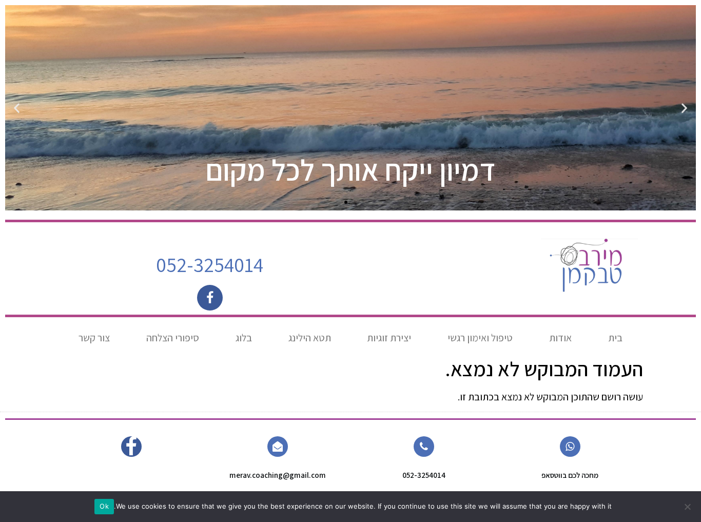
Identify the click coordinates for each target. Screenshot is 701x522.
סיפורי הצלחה (172, 337)
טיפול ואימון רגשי (480, 337)
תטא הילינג (309, 337)
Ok (104, 506)
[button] (684, 108)
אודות (560, 337)
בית (615, 337)
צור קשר (94, 337)
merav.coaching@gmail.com (277, 475)
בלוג (244, 337)
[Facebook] (210, 298)
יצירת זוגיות (389, 337)
